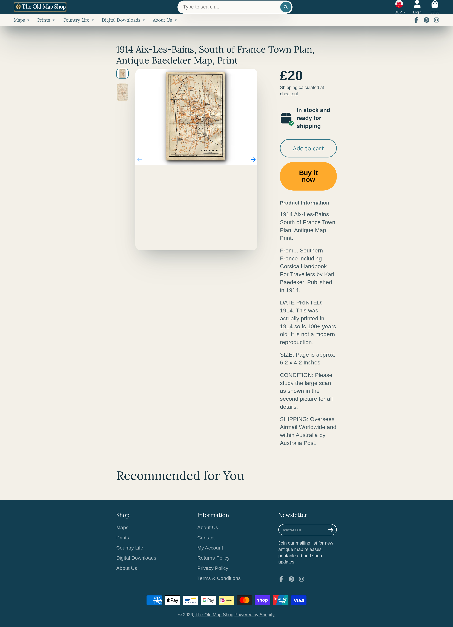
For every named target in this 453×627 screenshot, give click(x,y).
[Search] (285, 7)
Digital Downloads (121, 20)
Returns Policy (213, 558)
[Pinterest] (426, 20)
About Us (162, 20)
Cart (435, 7)
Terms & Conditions (219, 578)
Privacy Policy (212, 568)
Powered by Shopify (254, 614)
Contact (206, 537)
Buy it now (308, 176)
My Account (210, 548)
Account (417, 7)
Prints (43, 20)
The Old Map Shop (214, 614)
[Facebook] (416, 20)
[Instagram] (436, 20)
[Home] (40, 7)
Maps (19, 20)
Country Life (76, 20)
